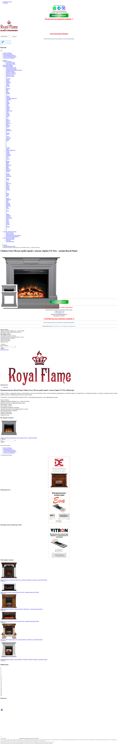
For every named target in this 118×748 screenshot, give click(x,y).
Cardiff (7, 102)
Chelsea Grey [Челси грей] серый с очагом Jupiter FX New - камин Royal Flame (19, 437)
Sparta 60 (8, 204)
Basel (7, 89)
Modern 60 (8, 170)
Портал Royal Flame (10, 63)
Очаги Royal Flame (10, 62)
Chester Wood (9, 110)
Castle (7, 104)
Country (8, 114)
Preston (7, 188)
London (7, 152)
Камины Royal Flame (8, 66)
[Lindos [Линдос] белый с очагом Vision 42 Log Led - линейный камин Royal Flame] (9, 591)
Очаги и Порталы (7, 53)
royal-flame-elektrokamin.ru (12, 738)
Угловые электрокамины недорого (14, 70)
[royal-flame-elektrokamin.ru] (9, 31)
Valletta (7, 214)
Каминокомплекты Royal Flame (13, 235)
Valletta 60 (8, 215)
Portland (8, 186)
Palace (7, 182)
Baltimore (8, 88)
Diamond (8, 125)
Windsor (8, 226)
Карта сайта (5, 695)
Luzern (7, 156)
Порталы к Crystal (10, 76)
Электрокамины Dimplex (59, 34)
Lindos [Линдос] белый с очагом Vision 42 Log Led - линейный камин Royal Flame (20, 592)
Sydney (7, 208)
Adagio (7, 80)
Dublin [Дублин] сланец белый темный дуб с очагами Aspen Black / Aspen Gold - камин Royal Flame (24, 579)
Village (7, 223)
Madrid (7, 162)
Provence (8, 189)
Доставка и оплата (7, 1)
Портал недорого (10, 234)
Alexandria (8, 82)
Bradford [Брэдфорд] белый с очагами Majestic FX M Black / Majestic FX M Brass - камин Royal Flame (24, 659)
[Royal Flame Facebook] (2, 710)
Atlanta (7, 84)
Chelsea (7, 108)
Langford (8, 147)
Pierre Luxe (8, 183)
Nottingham (8, 176)
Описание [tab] (5, 387)
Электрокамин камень (11, 68)
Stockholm (8, 205)
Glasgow (8, 139)
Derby (7, 124)
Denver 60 (8, 123)
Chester (7, 109)
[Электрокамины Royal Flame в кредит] (59, 17)
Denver (7, 121)
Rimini (7, 193)
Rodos (7, 194)
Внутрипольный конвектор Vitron (10, 692)
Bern (7, 91)
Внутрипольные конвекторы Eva (10, 690)
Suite (7, 207)
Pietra (7, 184)
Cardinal (8, 103)
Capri (7, 100)
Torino (7, 210)
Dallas (7, 119)
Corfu (7, 112)
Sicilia (7, 200)
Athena (7, 83)
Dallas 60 (8, 120)
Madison (8, 161)
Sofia (7, 202)
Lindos (7, 149)
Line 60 (7, 151)
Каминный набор (10, 239)
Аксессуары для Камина (9, 57)
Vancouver (8, 216)
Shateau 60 (8, 199)
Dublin (7, 126)
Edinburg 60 (8, 130)
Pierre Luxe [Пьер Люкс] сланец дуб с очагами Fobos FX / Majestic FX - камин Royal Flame (21, 639)
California (8, 97)
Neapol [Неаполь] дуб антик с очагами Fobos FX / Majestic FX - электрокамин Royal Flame (21, 609)
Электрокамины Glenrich (8, 694)
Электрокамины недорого (9, 55)
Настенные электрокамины (12, 236)
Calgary (7, 96)
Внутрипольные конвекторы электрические (12, 693)
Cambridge (8, 99)
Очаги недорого (10, 232)
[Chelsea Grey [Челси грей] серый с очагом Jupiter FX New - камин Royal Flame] (9, 436)
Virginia (7, 224)
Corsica (7, 113)
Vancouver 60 (9, 218)
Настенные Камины (8, 54)
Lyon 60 (8, 158)
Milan (7, 167)
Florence (8, 133)
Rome (7, 195)
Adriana (7, 81)
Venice (7, 220)
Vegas (7, 219)
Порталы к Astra (10, 75)
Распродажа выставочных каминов (58, 19)
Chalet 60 (8, 107)
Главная (5, 60)
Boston (7, 92)
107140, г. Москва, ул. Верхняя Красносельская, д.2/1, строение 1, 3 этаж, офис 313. (20, 700)
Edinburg (8, 129)
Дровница (8, 240)
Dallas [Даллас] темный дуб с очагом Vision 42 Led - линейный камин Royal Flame (20, 621)
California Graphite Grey (11, 98)
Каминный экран (10, 241)
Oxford (7, 179)
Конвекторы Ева (6, 689)
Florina (7, 134)
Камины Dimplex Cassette (8, 687)
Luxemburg (8, 155)
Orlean (7, 178)
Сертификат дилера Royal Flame (46, 738)
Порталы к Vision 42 (10, 72)
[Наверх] (1, 736)
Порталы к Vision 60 (10, 73)
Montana (8, 171)
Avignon (8, 86)
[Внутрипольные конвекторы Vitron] (59, 542)
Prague (7, 187)
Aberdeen (8, 78)
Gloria (7, 140)
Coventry (8, 115)
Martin (7, 166)
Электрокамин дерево (11, 67)
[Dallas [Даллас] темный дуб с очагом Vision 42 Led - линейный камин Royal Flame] (9, 620)
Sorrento (8, 203)
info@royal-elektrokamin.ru (59, 11)
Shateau (7, 198)
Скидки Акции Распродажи (9, 56)
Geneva (7, 136)
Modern (7, 168)
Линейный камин (10, 71)
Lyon (7, 157)
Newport (8, 174)
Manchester (8, 165)
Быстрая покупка (5, 349)
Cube (7, 116)
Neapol (7, 173)
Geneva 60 (8, 137)
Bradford (8, 93)
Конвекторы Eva (6, 688)
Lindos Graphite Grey (11, 150)
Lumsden (8, 153)
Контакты (5, 2)
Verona (7, 221)
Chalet (7, 105)
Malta (7, 163)
